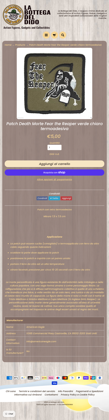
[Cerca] (62, 35)
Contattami (51, 394)
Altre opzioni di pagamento (54, 179)
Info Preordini (65, 391)
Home (8, 45)
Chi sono (11, 391)
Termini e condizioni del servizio (37, 391)
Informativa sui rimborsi (28, 394)
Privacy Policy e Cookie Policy (78, 394)
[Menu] (46, 35)
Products (20, 45)
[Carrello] (54, 35)
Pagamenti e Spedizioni (89, 391)
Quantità (55, 143)
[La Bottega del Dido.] (28, 15)
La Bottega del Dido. (56, 402)
